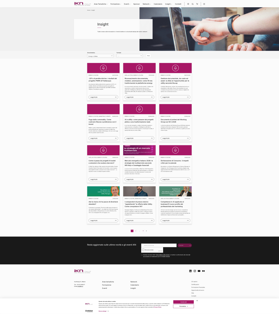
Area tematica (91, 52)
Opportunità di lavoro (197, 290)
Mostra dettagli (102, 311)
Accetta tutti (183, 302)
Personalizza (182, 306)
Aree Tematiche (100, 4)
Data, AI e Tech (129, 75)
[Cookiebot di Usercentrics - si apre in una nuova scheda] (89, 311)
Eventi (126, 4)
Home (88, 10)
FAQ (192, 293)
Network (146, 4)
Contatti (178, 4)
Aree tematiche (108, 282)
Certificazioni (195, 284)
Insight (168, 4)
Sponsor (136, 4)
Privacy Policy (157, 307)
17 (143, 230)
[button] (197, 4)
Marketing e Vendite (104, 116)
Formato (119, 52)
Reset (148, 55)
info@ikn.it (80, 286)
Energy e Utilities (93, 75)
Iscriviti (181, 245)
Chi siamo (194, 281)
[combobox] (100, 56)
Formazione (115, 4)
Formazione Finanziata (198, 287)
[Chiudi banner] (197, 300)
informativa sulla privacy (163, 255)
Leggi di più (93, 97)
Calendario (158, 4)
